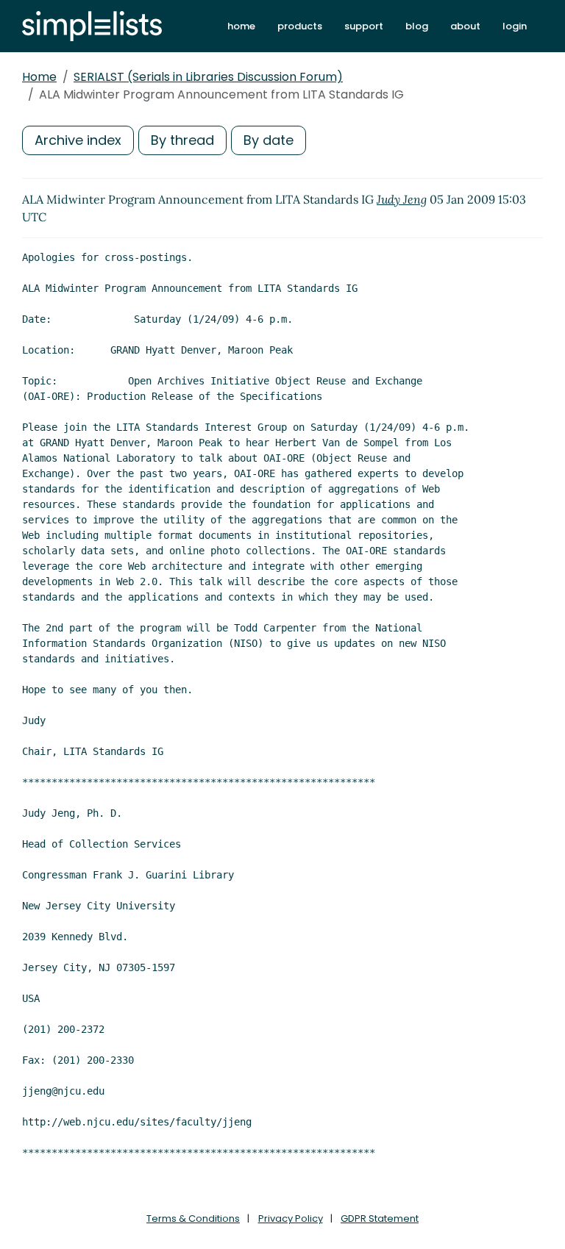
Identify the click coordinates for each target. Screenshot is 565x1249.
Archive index (78, 140)
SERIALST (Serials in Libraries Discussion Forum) (208, 76)
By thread (182, 140)
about (465, 26)
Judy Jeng (402, 199)
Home (39, 76)
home (241, 26)
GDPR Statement (380, 1218)
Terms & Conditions (193, 1218)
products (299, 26)
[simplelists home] (92, 26)
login (514, 26)
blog (416, 26)
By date (269, 140)
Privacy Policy (290, 1218)
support (363, 26)
